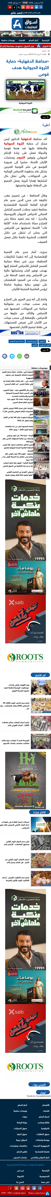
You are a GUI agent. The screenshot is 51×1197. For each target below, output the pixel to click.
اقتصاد (22, 40)
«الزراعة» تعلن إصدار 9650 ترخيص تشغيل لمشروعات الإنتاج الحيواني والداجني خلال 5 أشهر (18, 411)
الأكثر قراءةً (39, 812)
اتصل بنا (20, 1182)
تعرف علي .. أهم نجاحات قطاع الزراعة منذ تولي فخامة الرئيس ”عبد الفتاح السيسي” (18, 382)
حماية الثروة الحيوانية (17, 341)
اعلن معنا (45, 1182)
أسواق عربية (21, 1139)
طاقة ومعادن (43, 1122)
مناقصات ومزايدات (18, 1145)
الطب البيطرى (45, 345)
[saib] (25, 619)
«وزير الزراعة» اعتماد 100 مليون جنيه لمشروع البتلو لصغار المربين (20, 400)
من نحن (20, 1170)
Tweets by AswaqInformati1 (39, 1096)
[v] (25, 333)
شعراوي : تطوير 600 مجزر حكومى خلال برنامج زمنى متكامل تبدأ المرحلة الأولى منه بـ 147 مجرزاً (17, 456)
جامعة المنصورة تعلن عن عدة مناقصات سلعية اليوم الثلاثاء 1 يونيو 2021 (19, 428)
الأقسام (45, 1104)
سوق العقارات (42, 1134)
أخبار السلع (33, 40)
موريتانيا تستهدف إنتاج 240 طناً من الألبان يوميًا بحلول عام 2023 (18, 419)
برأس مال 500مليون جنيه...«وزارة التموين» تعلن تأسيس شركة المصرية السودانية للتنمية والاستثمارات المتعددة (18, 393)
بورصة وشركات (42, 1139)
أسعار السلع (44, 1116)
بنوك (24, 1116)
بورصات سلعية (20, 1110)
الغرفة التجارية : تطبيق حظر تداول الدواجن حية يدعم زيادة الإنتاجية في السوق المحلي (18, 464)
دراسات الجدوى (20, 1157)
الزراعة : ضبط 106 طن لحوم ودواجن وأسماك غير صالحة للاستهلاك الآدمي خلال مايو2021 (17, 438)
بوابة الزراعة (22, 1122)
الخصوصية (44, 1176)
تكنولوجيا (45, 1128)
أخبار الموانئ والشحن (40, 1157)
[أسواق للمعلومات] (25, 657)
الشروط (20, 1176)
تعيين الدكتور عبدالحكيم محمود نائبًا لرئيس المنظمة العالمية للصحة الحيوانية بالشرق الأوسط (18, 447)
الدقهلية (26, 138)
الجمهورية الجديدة (41, 1145)
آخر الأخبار (40, 675)
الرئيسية (45, 40)
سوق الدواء (22, 1134)
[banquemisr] (25, 578)
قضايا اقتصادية (42, 1151)
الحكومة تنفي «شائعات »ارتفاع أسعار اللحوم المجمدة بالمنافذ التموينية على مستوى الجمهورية (17, 374)
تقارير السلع (22, 1151)
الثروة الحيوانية (14, 143)
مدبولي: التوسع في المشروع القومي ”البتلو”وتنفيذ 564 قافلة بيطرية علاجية (19, 473)
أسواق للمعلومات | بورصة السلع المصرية (25, 1164)
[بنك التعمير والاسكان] (25, 520)
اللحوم (21, 157)
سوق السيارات (20, 1128)
